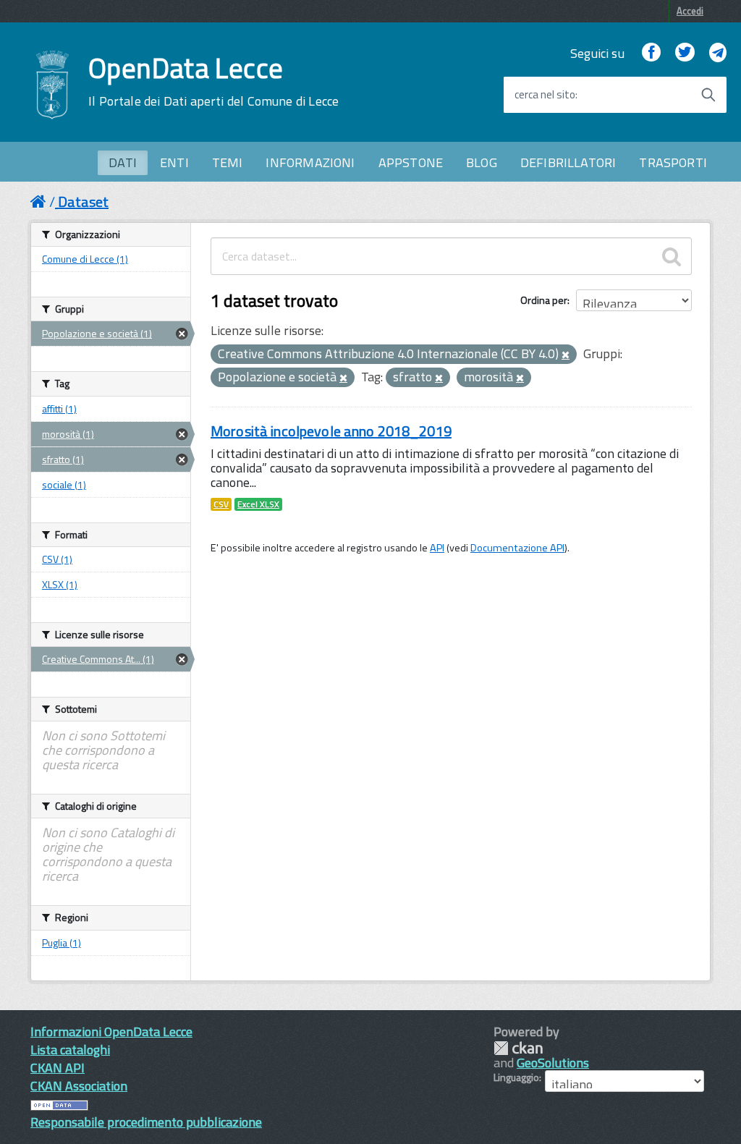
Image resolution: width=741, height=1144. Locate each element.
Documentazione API (517, 548)
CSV (221, 504)
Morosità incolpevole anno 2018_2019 (331, 431)
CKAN (518, 1048)
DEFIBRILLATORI (568, 162)
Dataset (83, 201)
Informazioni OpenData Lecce (111, 1031)
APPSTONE (410, 162)
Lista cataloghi (70, 1049)
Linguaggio (516, 1077)
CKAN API (57, 1067)
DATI (123, 162)
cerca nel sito (545, 95)
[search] (671, 256)
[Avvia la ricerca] (708, 95)
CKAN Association (78, 1086)
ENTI (174, 162)
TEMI (227, 162)
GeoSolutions (553, 1062)
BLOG (481, 162)
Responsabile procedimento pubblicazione (146, 1122)
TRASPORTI (673, 162)
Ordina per (543, 300)
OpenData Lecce (213, 81)
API (437, 548)
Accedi (690, 11)
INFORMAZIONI (310, 162)
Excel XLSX (258, 504)
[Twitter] (684, 53)
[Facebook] (651, 53)
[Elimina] (565, 355)
